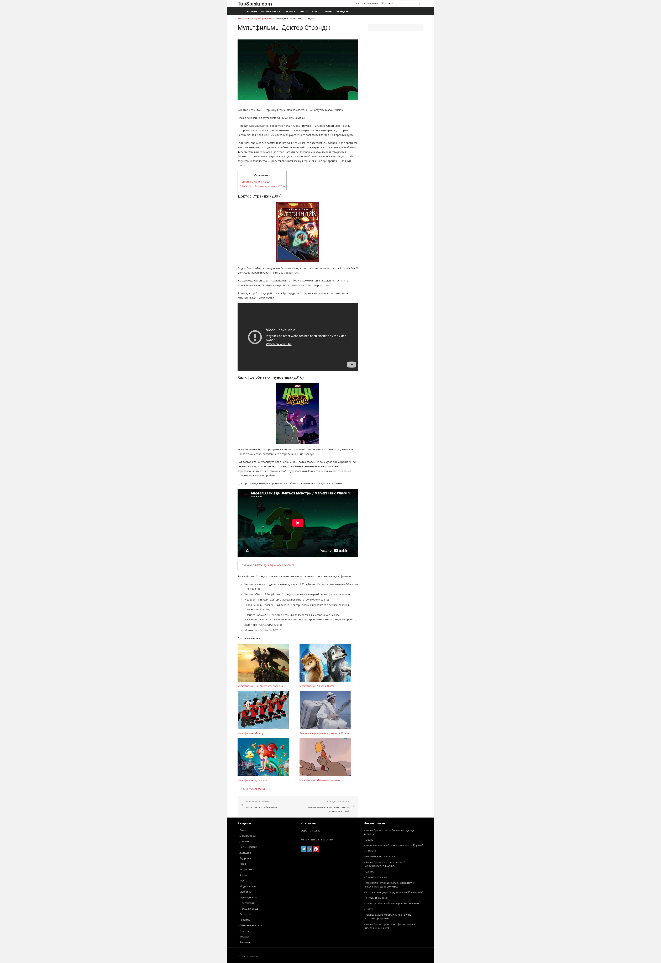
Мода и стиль (247, 886)
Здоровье (245, 858)
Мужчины (245, 891)
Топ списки (244, 18)
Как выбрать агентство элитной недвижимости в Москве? (384, 864)
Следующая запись (328, 806)
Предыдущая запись (261, 804)
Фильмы (251, 11)
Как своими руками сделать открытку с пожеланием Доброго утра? (389, 884)
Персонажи (246, 903)
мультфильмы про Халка (279, 565)
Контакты (388, 3)
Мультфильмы (270, 11)
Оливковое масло (376, 877)
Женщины (342, 11)
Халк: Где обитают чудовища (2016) (262, 186)
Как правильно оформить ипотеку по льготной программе (387, 916)
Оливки (370, 871)
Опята (369, 909)
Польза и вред (248, 908)
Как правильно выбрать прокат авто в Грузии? (394, 845)
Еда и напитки (248, 847)
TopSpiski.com (255, 4)
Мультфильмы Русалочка (252, 780)
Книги (304, 11)
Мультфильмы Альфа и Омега (317, 686)
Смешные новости (250, 925)
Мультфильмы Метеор (251, 733)
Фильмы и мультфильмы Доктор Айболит (324, 733)
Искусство (245, 869)
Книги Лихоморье (376, 897)
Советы (244, 931)
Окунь (369, 839)
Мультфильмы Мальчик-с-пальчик (320, 780)
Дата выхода (247, 835)
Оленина (370, 851)
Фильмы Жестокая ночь (380, 856)
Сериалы (290, 11)
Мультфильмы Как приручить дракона (260, 686)
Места (243, 880)
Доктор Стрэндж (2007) (254, 181)
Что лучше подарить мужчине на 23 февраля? (394, 892)
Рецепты (245, 914)
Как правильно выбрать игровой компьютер (392, 903)
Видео (243, 830)
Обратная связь (311, 830)
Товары (327, 11)
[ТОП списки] (241, 11)
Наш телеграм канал (366, 3)
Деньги (244, 841)
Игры (315, 11)
